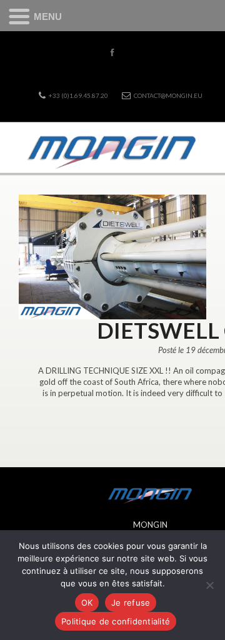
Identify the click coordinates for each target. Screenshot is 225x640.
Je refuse (130, 603)
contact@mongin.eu (168, 95)
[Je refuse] (209, 585)
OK (87, 603)
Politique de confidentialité (115, 621)
